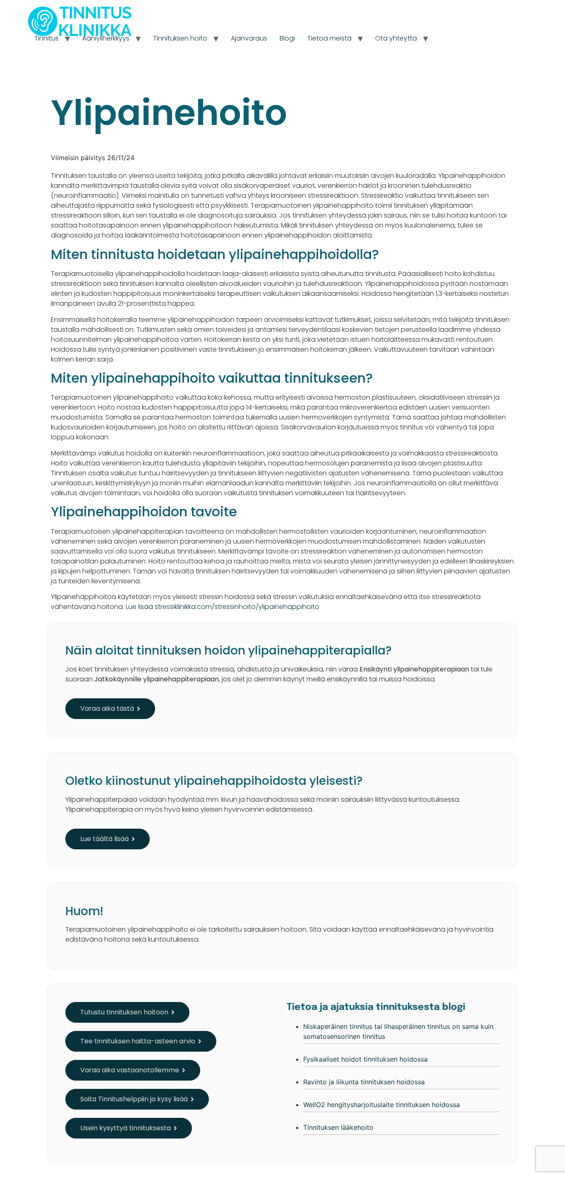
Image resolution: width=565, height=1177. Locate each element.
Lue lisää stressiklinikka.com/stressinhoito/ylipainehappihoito (222, 606)
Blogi (287, 38)
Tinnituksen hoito (180, 38)
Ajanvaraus (249, 38)
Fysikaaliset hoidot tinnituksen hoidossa (365, 1059)
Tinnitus (46, 38)
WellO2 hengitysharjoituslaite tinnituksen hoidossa (381, 1104)
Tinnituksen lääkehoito (338, 1127)
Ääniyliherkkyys (105, 38)
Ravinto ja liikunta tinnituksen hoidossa (364, 1082)
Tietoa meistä (329, 38)
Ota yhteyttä (396, 38)
